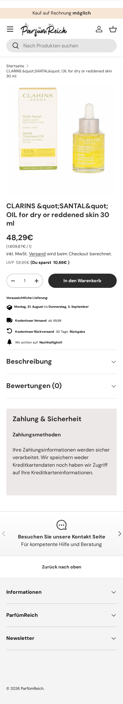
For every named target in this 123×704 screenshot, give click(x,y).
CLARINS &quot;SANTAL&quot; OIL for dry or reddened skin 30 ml (59, 74)
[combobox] (61, 45)
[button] (113, 29)
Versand (37, 254)
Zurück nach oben (61, 567)
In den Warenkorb (82, 280)
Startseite (15, 66)
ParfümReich (32, 688)
